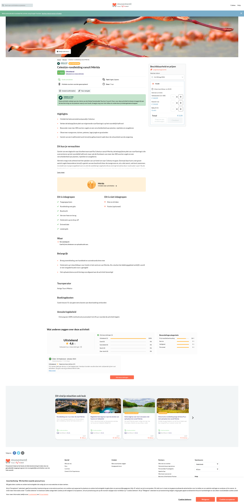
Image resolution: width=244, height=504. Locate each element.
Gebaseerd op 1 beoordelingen (75, 73)
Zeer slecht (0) (104, 351)
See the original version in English (52, 13)
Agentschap (161, 471)
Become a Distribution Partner (167, 476)
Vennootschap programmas (166, 466)
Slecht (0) (102, 348)
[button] (167, 83)
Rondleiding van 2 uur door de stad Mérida (71, 417)
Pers (66, 466)
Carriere (67, 469)
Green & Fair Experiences (72, 471)
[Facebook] (14, 453)
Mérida (64, 59)
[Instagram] (22, 453)
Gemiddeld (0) (104, 345)
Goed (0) (102, 341)
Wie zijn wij (68, 463)
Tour (157, 84)
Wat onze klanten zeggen (119, 463)
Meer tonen (52, 370)
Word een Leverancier (164, 474)
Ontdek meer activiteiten (106, 186)
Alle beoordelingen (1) (106, 335)
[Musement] (122, 5)
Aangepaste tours (117, 466)
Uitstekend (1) (104, 338)
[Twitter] (18, 453)
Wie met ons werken (164, 463)
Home (59, 59)
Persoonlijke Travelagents (166, 469)
